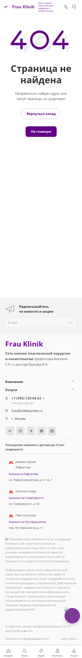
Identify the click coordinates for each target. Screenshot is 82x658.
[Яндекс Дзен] (52, 431)
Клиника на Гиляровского (26, 498)
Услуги (11, 390)
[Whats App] (41, 431)
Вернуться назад (41, 113)
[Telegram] (31, 431)
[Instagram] (20, 431)
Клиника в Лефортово (23, 474)
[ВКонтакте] (10, 431)
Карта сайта (69, 639)
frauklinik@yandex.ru (27, 411)
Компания (14, 381)
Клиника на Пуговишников (27, 522)
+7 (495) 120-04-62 (26, 398)
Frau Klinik (24, 343)
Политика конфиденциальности (27, 639)
